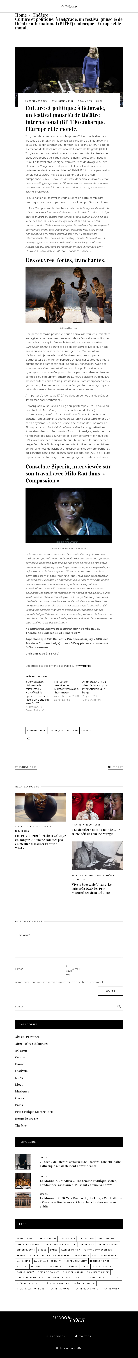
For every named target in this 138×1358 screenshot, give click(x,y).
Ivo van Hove (81, 1255)
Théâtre (40, 15)
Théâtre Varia (110, 1289)
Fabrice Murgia (70, 1250)
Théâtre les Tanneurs (30, 1289)
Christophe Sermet (29, 1244)
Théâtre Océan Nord (85, 1289)
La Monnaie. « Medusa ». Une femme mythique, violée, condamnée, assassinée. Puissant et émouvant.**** (78, 1183)
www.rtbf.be (83, 665)
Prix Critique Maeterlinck (31, 826)
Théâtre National (58, 1289)
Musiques (22, 1091)
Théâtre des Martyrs (56, 1283)
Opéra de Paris (101, 1266)
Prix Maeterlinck (98, 1272)
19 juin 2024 (22, 831)
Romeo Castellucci (58, 1278)
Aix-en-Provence (27, 1037)
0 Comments (85, 101)
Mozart (35, 1266)
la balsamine (108, 1255)
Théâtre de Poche (28, 1283)
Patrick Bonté (25, 1272)
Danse (19, 1064)
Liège (19, 1085)
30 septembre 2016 (36, 101)
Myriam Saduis (53, 1266)
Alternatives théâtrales (31, 1044)
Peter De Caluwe (48, 1272)
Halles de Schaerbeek (56, 1255)
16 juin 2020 (79, 879)
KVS (94, 1255)
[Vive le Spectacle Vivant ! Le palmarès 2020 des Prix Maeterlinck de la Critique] (97, 855)
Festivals (21, 1071)
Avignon (21, 1050)
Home (21, 15)
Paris (19, 1105)
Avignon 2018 (67, 1239)
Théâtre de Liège (109, 1278)
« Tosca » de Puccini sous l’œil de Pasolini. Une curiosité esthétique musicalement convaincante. (80, 1164)
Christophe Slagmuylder (59, 1244)
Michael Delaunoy (75, 1261)
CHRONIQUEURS (26, 1250)
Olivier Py (71, 1266)
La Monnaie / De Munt (47, 1261)
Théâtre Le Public (83, 1283)
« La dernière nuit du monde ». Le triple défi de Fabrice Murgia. (96, 832)
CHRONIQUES (56, 731)
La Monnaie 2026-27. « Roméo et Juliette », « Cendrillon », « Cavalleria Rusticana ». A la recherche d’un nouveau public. (81, 1202)
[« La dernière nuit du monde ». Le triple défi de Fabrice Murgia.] (97, 806)
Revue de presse (26, 1119)
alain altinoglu (26, 1239)
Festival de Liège (27, 1255)
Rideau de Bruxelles (30, 1278)
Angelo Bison (48, 1239)
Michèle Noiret (99, 1261)
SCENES (77, 1278)
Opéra (19, 1098)
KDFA (19, 1078)
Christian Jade (64, 101)
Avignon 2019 (86, 1239)
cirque (42, 1250)
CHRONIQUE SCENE (107, 1244)
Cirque (20, 1057)
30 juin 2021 (93, 825)
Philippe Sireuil (73, 1272)
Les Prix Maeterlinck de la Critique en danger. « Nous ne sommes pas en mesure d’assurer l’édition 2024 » (40, 842)
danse (54, 1250)
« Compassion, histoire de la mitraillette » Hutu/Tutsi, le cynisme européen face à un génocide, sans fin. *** (38, 692)
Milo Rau (72, 731)
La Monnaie (24, 1261)
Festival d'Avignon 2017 (98, 1250)
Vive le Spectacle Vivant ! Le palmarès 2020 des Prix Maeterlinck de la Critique (92, 889)
